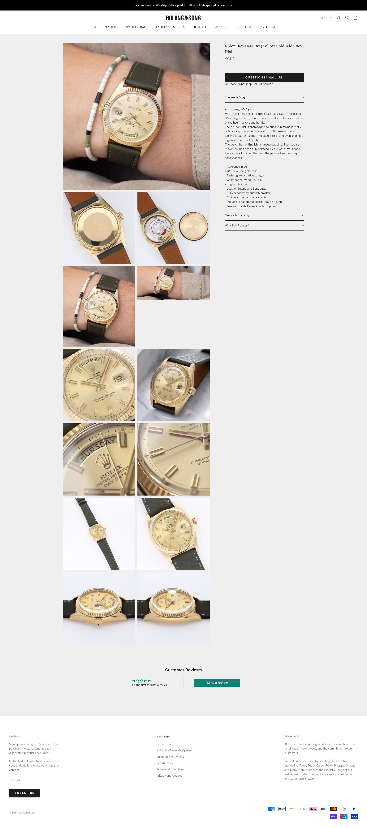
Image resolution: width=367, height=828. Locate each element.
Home (93, 27)
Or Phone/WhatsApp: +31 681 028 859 (249, 84)
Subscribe (24, 792)
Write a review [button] (217, 683)
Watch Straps (137, 27)
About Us (244, 27)
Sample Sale (268, 27)
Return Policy (165, 763)
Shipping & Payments (170, 756)
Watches (112, 27)
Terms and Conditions (170, 769)
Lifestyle (199, 27)
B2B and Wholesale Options (174, 750)
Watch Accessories (170, 27)
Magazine (222, 27)
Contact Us (164, 744)
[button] (264, 97)
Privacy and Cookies (169, 775)
